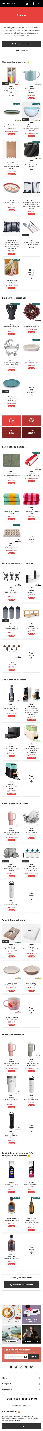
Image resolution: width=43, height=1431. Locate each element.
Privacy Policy (9, 1420)
